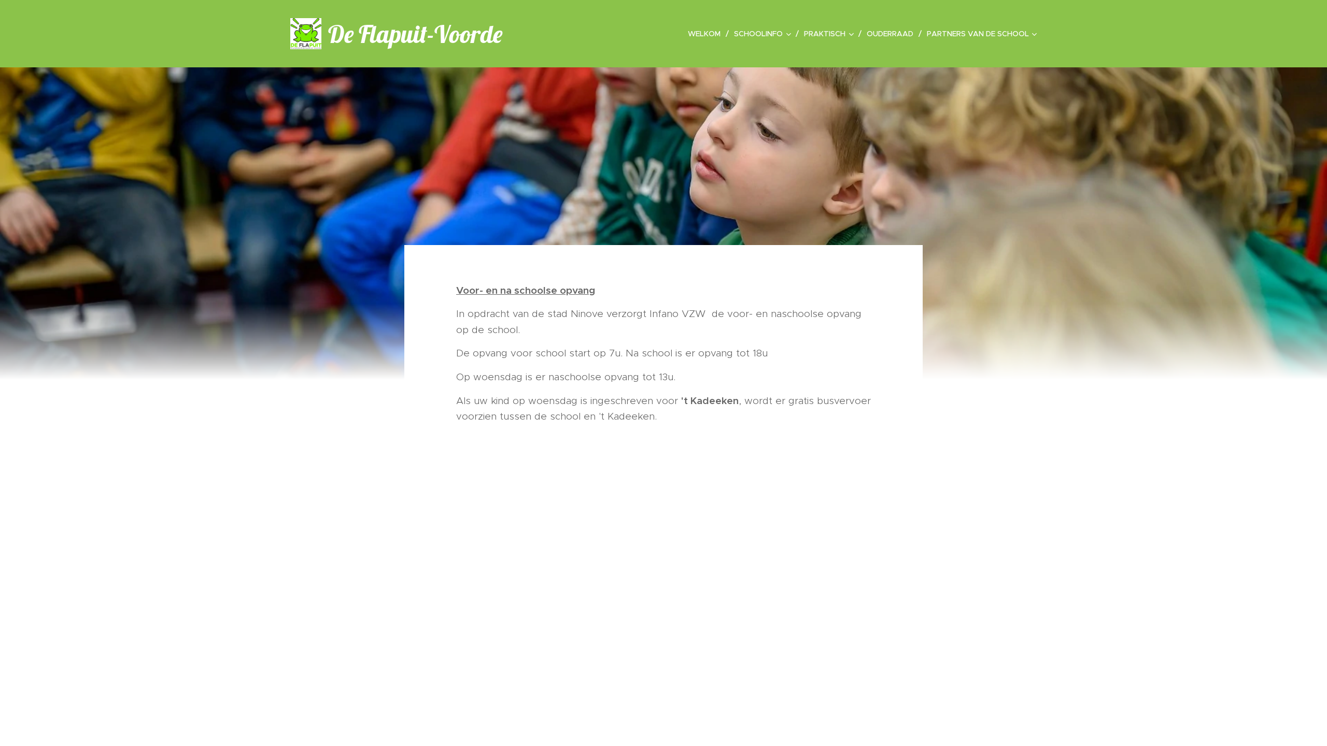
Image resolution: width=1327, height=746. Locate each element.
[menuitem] (707, 34)
